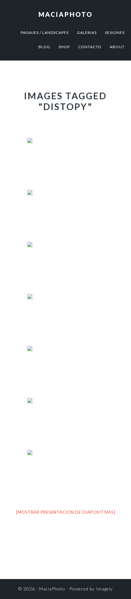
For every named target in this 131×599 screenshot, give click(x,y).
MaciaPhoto (65, 14)
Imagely (104, 588)
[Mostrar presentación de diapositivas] (65, 512)
